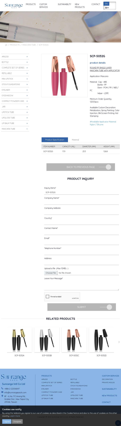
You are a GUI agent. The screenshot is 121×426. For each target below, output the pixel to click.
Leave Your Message (53, 278)
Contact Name (50, 228)
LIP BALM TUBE (47, 398)
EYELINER (45, 389)
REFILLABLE (75, 382)
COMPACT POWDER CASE (51, 392)
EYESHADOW (76, 389)
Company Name (51, 198)
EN (106, 3)
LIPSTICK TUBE (47, 395)
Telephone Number (52, 248)
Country (47, 218)
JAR (72, 392)
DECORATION (107, 379)
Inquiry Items (49, 188)
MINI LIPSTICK (46, 386)
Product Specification (54, 140)
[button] (119, 342)
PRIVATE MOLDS (108, 382)
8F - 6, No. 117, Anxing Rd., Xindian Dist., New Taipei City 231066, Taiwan (16, 399)
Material (75, 140)
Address (48, 258)
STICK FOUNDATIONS (79, 386)
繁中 (107, 8)
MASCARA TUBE (29, 45)
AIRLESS (44, 379)
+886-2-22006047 (11, 389)
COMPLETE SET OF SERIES (51, 382)
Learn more (15, 416)
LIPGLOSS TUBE (77, 395)
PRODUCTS (15, 45)
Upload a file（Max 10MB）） (56, 268)
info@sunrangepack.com (15, 392)
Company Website (52, 208)
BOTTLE (74, 379)
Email (46, 238)
